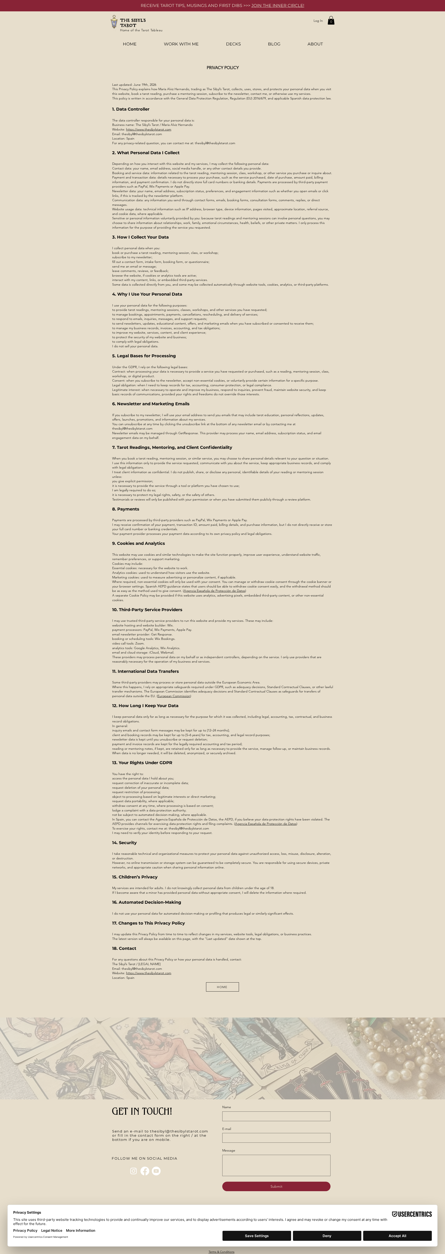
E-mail (226, 1129)
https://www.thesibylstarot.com (148, 129)
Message (228, 1150)
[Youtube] (156, 1171)
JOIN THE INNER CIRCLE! (277, 5)
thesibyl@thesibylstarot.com (215, 143)
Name (226, 1107)
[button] (331, 20)
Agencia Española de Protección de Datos (214, 591)
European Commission (174, 696)
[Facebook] (144, 1171)
